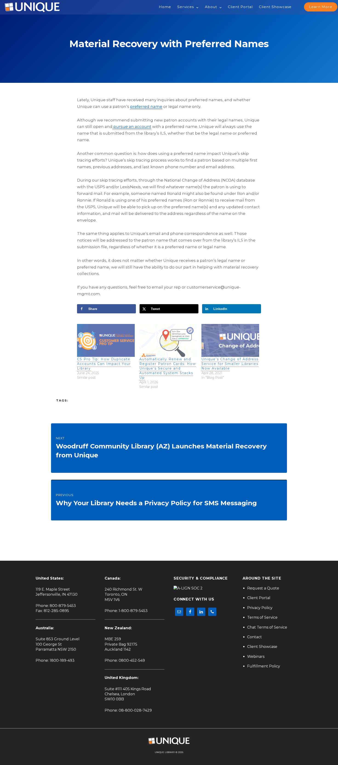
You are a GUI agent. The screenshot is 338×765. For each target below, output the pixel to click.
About (211, 7)
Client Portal (240, 7)
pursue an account (131, 126)
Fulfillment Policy (263, 666)
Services (185, 7)
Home (165, 7)
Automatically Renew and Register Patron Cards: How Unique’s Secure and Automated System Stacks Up (167, 368)
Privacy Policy (259, 608)
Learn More (320, 7)
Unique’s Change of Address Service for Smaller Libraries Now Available (229, 363)
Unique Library (165, 752)
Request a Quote (263, 588)
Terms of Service (262, 617)
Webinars (255, 656)
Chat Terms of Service (267, 627)
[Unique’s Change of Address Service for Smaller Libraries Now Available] (230, 340)
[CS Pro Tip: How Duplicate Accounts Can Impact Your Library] (106, 340)
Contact (254, 637)
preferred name (146, 106)
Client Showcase (275, 7)
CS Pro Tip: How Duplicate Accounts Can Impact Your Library (104, 363)
